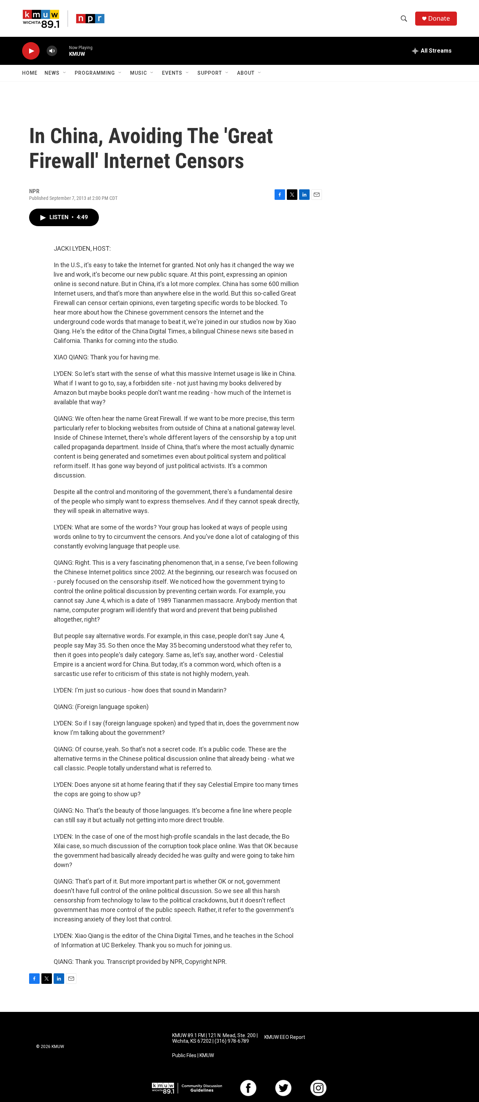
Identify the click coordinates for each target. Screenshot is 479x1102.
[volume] (52, 51)
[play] (30, 51)
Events (172, 73)
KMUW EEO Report (284, 1037)
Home (30, 73)
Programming (95, 73)
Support (209, 73)
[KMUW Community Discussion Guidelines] (187, 1088)
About (246, 73)
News (52, 73)
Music (138, 73)
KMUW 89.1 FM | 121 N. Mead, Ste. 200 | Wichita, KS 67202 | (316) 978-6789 (215, 1038)
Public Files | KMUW (193, 1055)
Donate (439, 18)
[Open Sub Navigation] (65, 73)
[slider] (63, 50)
